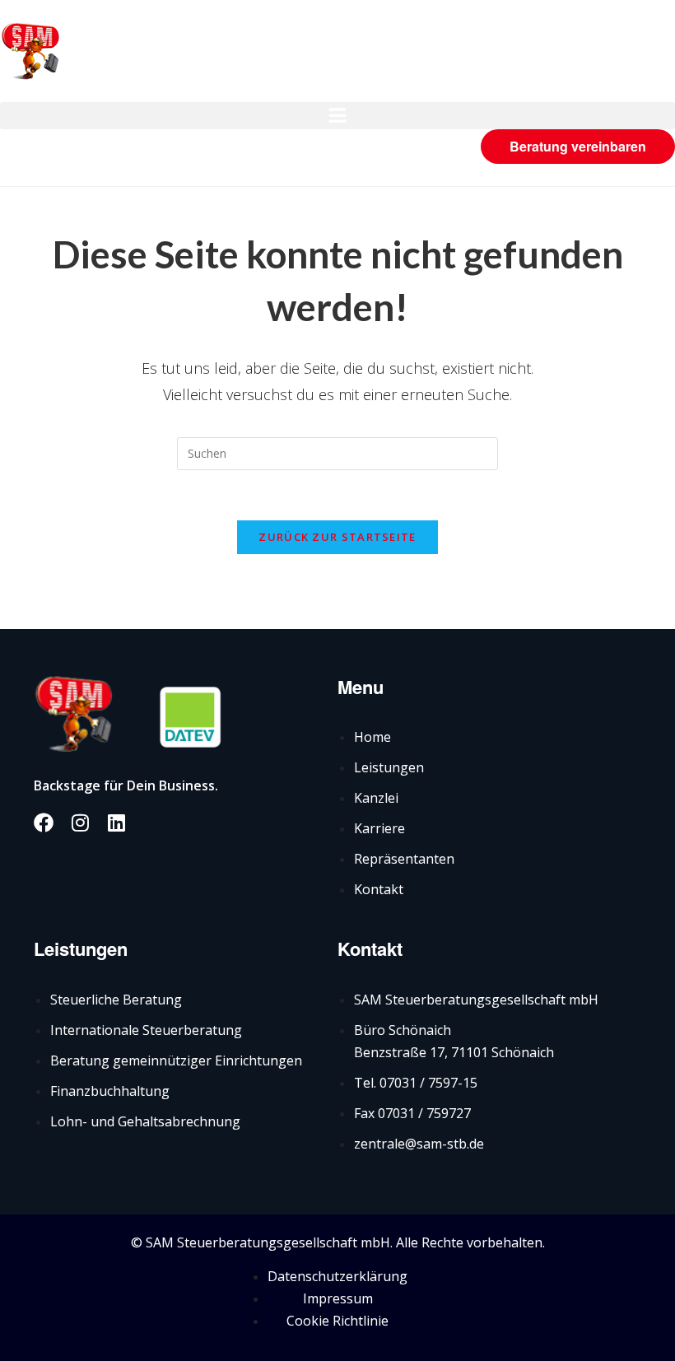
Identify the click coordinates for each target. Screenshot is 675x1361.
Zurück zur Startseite (337, 536)
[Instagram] (80, 822)
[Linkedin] (116, 822)
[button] (337, 115)
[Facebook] (44, 822)
